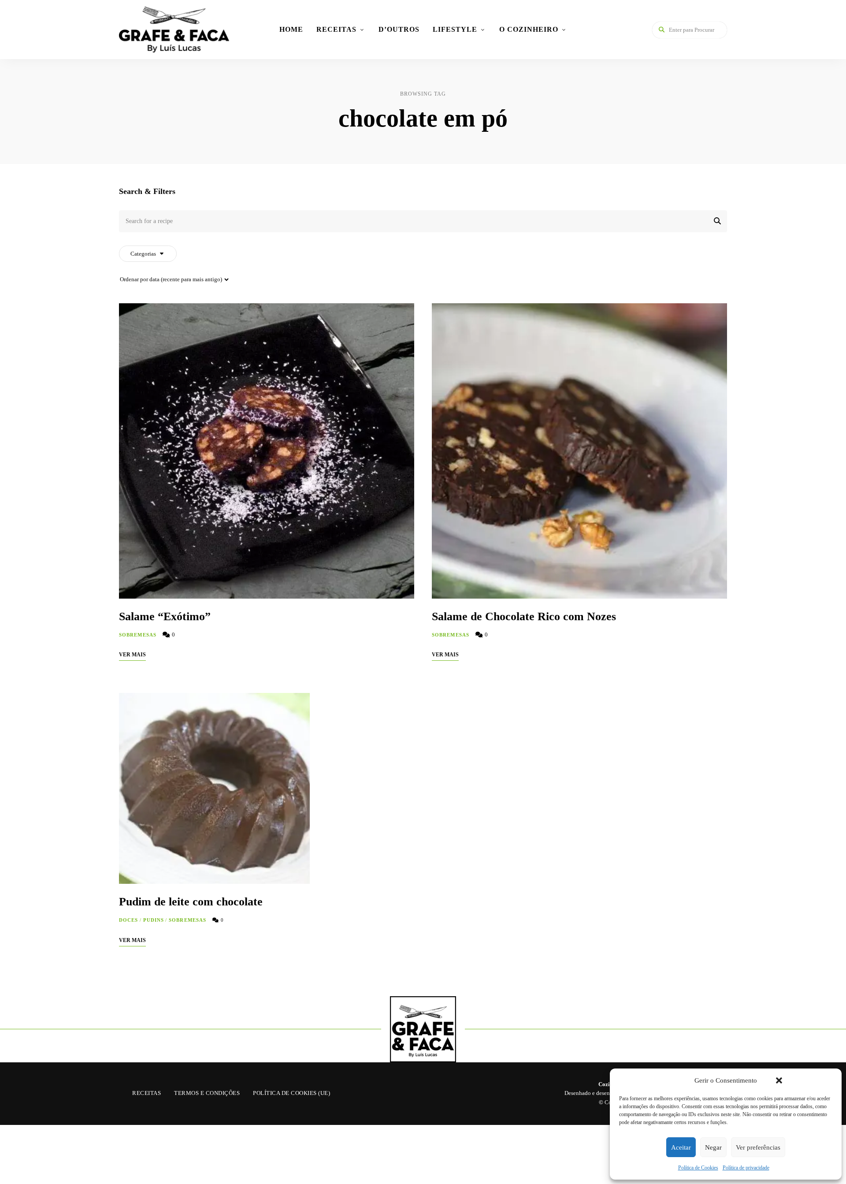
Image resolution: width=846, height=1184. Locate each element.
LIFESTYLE (455, 29)
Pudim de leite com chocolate (191, 901)
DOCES (128, 920)
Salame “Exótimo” (165, 616)
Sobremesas (137, 634)
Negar (713, 1147)
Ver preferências (758, 1147)
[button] (779, 1080)
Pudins (153, 920)
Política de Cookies (698, 1168)
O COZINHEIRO (528, 29)
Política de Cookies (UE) (291, 1093)
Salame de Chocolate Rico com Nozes (524, 616)
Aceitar (681, 1147)
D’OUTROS (398, 29)
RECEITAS (336, 29)
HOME (291, 29)
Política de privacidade (746, 1168)
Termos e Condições (207, 1093)
